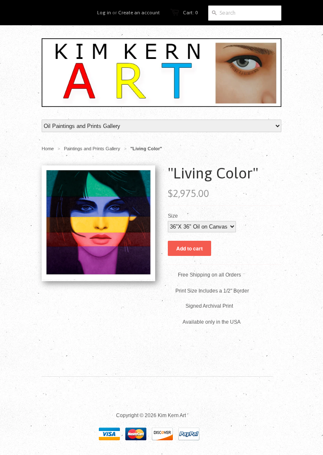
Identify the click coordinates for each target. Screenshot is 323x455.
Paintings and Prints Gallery (92, 148)
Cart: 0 (190, 13)
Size (173, 216)
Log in (104, 13)
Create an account (139, 13)
